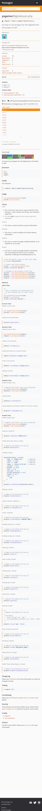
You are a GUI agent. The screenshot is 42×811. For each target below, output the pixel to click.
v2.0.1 (4, 120)
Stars (3, 62)
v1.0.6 (4, 125)
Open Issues (6, 64)
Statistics (3, 807)
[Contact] (30, 802)
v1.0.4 (4, 130)
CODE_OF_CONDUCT (29, 698)
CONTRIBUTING (14, 698)
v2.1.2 (4, 110)
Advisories (5, 71)
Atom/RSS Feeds (5, 804)
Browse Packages (6, 810)
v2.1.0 (4, 115)
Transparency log (7, 49)
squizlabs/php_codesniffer (12, 95)
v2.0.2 (4, 117)
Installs (4, 56)
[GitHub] (39, 802)
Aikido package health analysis (12, 73)
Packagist (7, 2)
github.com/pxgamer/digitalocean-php (14, 45)
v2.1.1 (4, 112)
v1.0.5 (4, 127)
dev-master (6, 107)
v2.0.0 (4, 122)
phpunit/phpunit (9, 93)
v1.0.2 (4, 135)
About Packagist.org (6, 802)
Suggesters (5, 60)
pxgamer (7, 716)
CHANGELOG (13, 679)
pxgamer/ (8, 16)
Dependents (6, 58)
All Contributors (10, 718)
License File (28, 725)
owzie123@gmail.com (9, 709)
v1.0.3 (4, 133)
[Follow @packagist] (35, 802)
